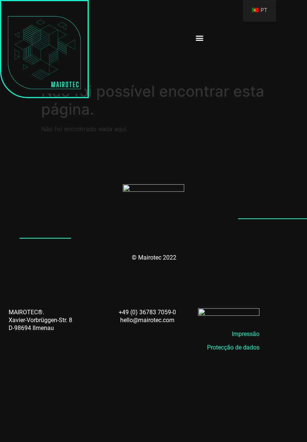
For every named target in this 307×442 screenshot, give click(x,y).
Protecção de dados (233, 347)
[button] (200, 38)
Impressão (245, 333)
